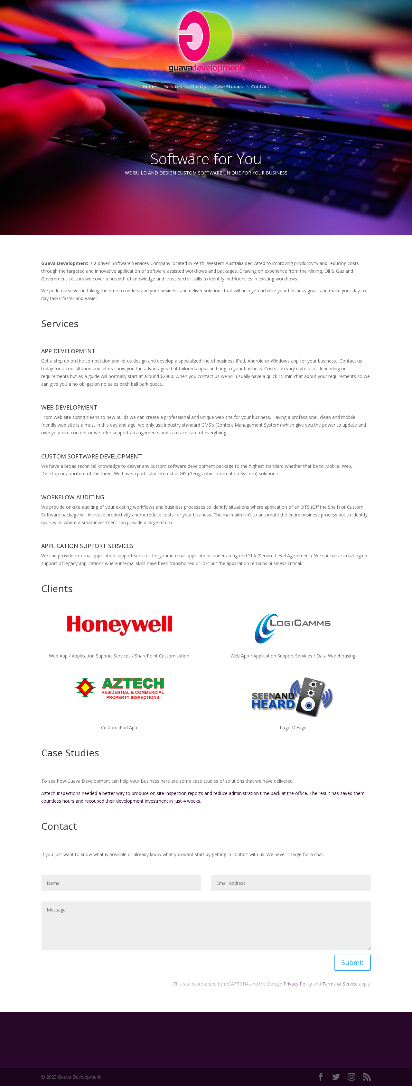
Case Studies (228, 87)
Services (173, 87)
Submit (353, 962)
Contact (260, 87)
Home (149, 87)
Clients (198, 87)
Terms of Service (340, 984)
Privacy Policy (298, 984)
